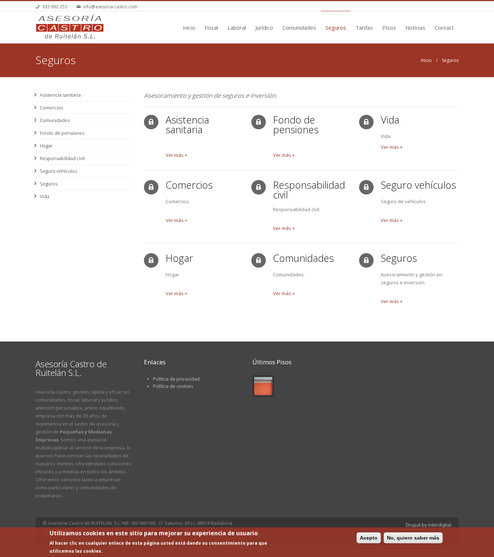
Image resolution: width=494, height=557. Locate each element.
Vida (44, 196)
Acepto (369, 538)
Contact (444, 27)
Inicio (189, 27)
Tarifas (364, 27)
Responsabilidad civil (62, 158)
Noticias (415, 27)
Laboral (236, 27)
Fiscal (211, 27)
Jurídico (264, 27)
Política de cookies (173, 386)
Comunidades (299, 27)
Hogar (46, 145)
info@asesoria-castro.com (110, 7)
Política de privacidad (176, 379)
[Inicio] (69, 26)
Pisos (389, 27)
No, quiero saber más (413, 538)
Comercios (51, 107)
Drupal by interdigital (428, 525)
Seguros (335, 27)
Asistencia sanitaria (60, 95)
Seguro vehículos (58, 171)
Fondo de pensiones (62, 133)
